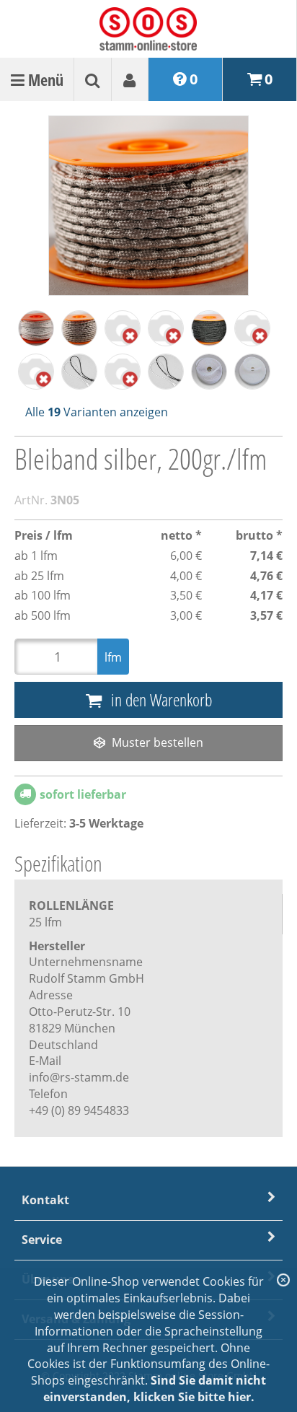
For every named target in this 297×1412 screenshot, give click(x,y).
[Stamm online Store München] (147, 27)
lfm (113, 657)
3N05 (64, 500)
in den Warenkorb (159, 699)
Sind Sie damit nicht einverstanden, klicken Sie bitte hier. (155, 1388)
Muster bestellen (156, 742)
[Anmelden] (92, 79)
